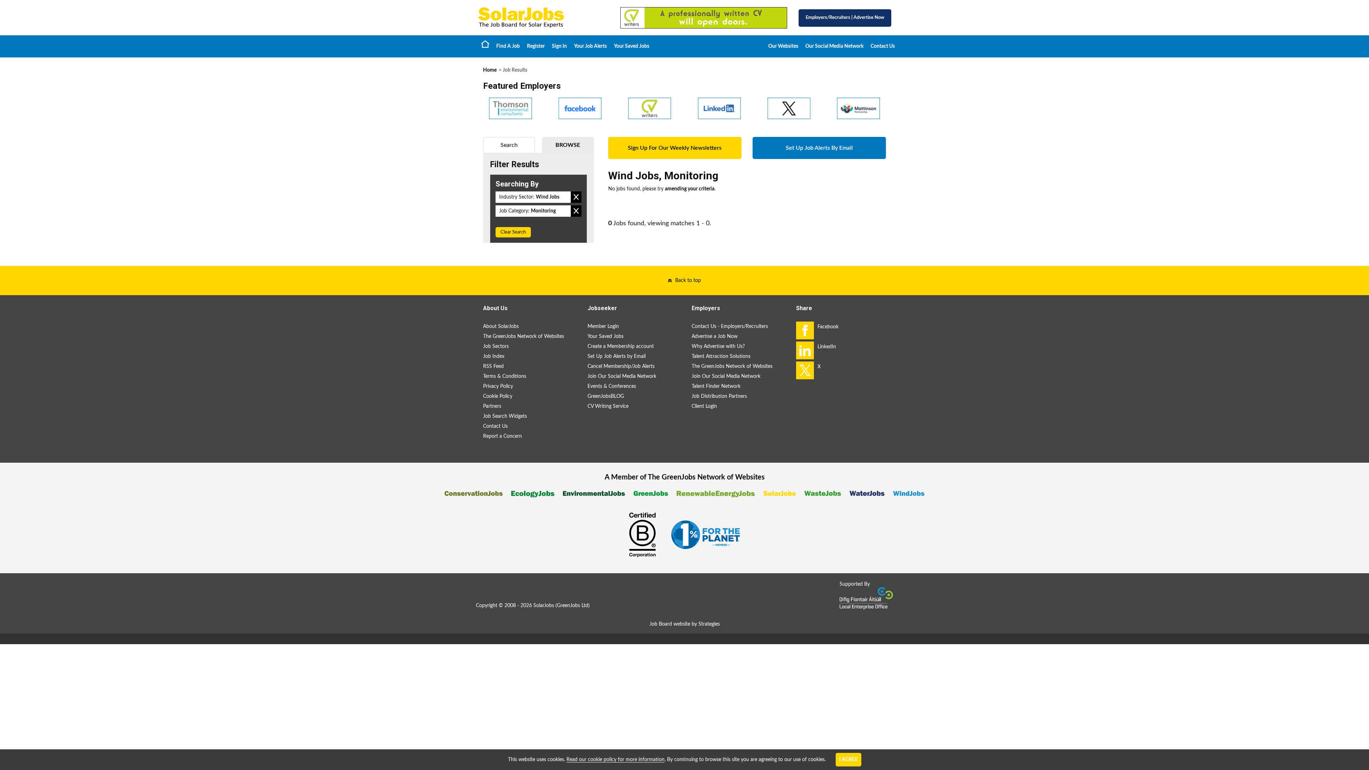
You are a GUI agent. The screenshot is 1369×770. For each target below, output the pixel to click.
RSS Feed (493, 366)
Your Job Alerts (590, 46)
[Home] (542, 17)
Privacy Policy (498, 386)
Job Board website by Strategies (685, 624)
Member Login (603, 326)
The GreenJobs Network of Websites (523, 336)
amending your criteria (689, 188)
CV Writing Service (608, 406)
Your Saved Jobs (631, 46)
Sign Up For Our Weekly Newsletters (675, 148)
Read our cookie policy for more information (615, 759)
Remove (576, 197)
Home (485, 44)
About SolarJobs (501, 326)
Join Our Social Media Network (622, 376)
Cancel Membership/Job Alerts (621, 366)
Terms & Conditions (504, 376)
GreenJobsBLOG (606, 396)
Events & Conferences (612, 386)
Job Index (493, 356)
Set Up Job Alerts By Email (819, 148)
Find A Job (508, 46)
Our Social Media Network (834, 46)
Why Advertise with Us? (718, 346)
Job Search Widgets (505, 416)
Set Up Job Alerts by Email (617, 356)
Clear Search (513, 232)
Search (509, 145)
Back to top (688, 280)
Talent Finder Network (716, 386)
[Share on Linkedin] (805, 350)
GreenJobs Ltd (572, 605)
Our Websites (783, 46)
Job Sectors (496, 346)
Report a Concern (502, 436)
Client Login (704, 406)
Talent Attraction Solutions (721, 356)
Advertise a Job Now (715, 336)
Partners (492, 406)
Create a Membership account (621, 346)
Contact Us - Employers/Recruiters (730, 326)
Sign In (559, 46)
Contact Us (883, 46)
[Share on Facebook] (805, 330)
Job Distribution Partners (719, 396)
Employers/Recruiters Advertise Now (845, 17)
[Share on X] (805, 370)
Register (536, 46)
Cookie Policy (497, 396)
